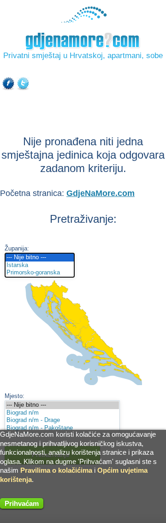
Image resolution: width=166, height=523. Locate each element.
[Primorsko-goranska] (40, 273)
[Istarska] (40, 265)
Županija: (17, 248)
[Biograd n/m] (62, 413)
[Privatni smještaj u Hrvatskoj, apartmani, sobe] (83, 20)
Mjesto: (14, 395)
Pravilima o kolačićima (56, 470)
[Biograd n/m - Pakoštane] (62, 428)
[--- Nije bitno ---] (40, 258)
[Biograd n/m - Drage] (62, 420)
